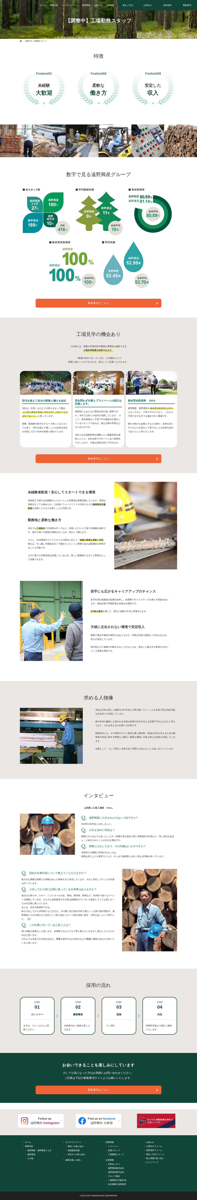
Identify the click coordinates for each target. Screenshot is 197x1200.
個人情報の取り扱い (155, 1158)
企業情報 (110, 1160)
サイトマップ (152, 1162)
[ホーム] (21, 41)
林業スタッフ (114, 1150)
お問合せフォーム (154, 1146)
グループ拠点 (114, 1176)
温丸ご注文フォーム (155, 1154)
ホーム (28, 1142)
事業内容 (29, 1146)
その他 (30, 1158)
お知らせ (150, 1142)
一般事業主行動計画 (117, 1180)
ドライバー (113, 1146)
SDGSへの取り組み (76, 1154)
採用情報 (110, 1142)
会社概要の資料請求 (117, 1184)
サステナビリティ (73, 1142)
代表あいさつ (114, 1164)
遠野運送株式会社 (116, 1172)
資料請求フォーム (154, 1150)
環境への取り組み (76, 1146)
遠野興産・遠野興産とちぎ (39, 1150)
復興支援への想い (73, 1160)
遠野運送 (31, 1154)
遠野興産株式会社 (116, 1168)
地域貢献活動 (74, 1150)
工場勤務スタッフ (116, 1154)
